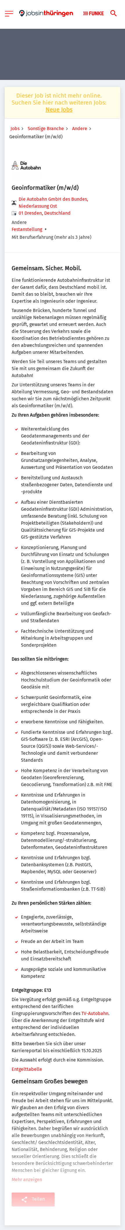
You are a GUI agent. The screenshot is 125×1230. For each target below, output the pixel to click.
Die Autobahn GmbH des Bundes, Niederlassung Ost (53, 202)
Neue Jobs (59, 109)
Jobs (14, 128)
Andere (79, 128)
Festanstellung (27, 229)
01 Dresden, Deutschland (45, 213)
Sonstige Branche (46, 128)
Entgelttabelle (27, 1069)
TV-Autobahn (94, 1013)
